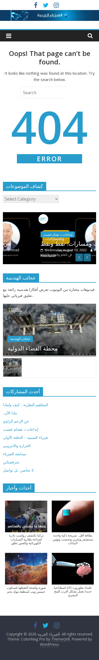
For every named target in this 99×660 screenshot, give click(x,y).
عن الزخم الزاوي (16, 421)
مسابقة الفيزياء (14, 453)
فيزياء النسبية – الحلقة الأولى (25, 437)
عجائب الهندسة (20, 338)
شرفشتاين (11, 461)
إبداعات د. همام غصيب (34, 234)
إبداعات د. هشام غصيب (20, 429)
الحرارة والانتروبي (17, 445)
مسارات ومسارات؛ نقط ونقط (54, 243)
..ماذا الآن (10, 412)
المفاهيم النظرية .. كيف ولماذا (25, 404)
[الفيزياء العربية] (49, 13)
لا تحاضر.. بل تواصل (18, 470)
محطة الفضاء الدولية (33, 348)
